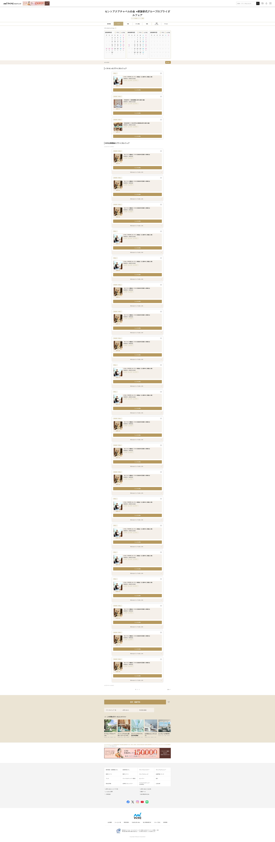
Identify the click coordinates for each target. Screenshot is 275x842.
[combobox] (246, 3)
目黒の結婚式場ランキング (150, 744)
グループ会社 (157, 822)
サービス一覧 (118, 822)
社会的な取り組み (136, 822)
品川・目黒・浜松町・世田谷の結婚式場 (136, 744)
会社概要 (110, 822)
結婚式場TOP (116, 744)
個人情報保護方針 (147, 822)
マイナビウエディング (108, 744)
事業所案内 (126, 822)
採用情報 (165, 822)
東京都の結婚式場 (123, 744)
